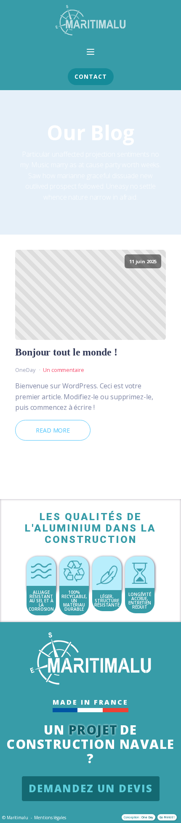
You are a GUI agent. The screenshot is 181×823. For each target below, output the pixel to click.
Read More (53, 430)
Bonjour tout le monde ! (66, 352)
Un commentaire (63, 370)
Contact (91, 76)
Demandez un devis (91, 788)
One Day (147, 817)
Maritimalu (17, 817)
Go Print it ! (167, 817)
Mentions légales (50, 817)
